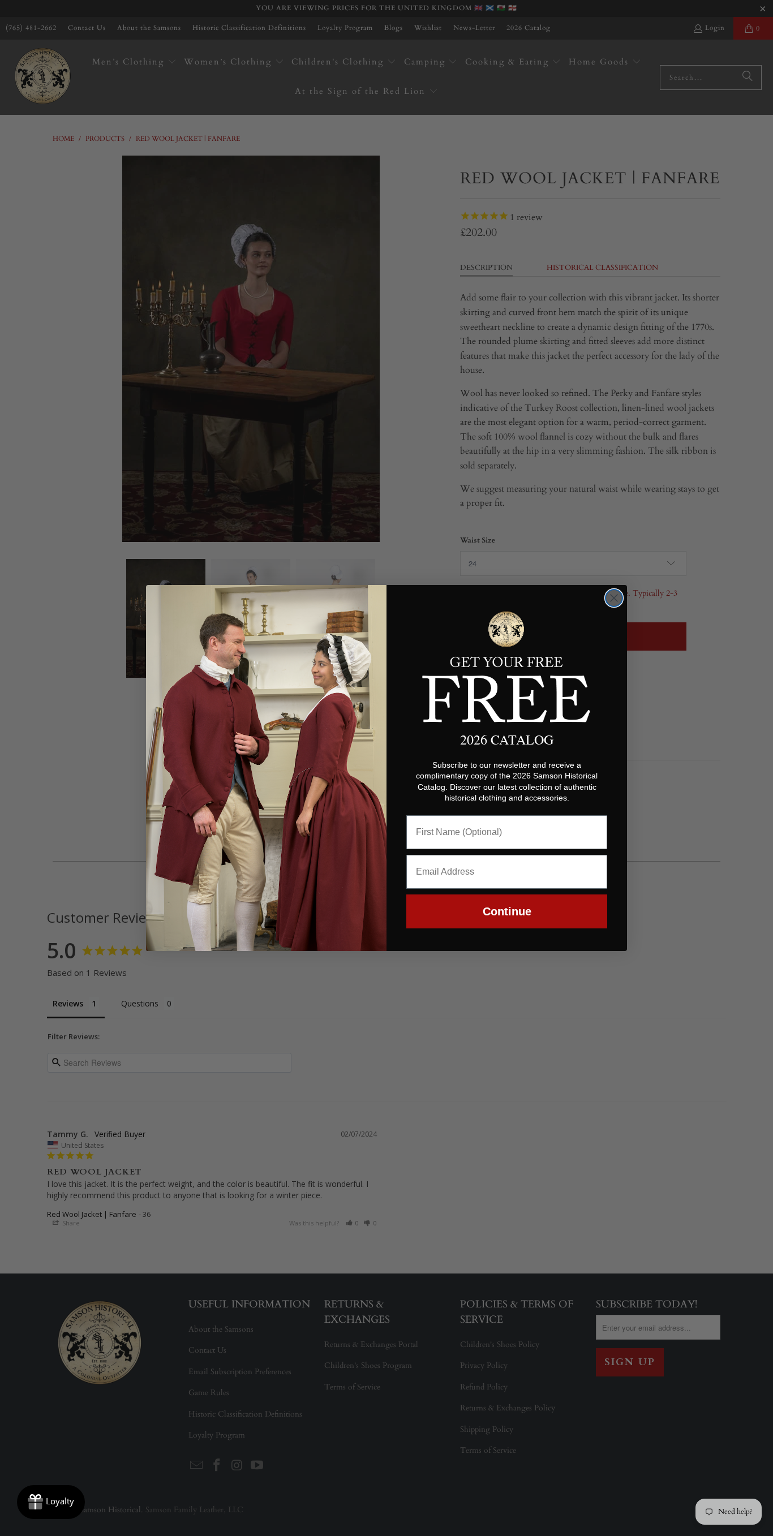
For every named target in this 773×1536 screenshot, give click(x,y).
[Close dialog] (613, 598)
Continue (507, 911)
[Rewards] (51, 1502)
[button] (507, 665)
